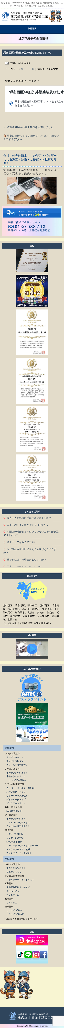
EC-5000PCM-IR (14, 811)
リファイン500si (14, 910)
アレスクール (12, 895)
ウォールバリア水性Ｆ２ (18, 826)
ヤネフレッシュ (13, 872)
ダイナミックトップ (16, 799)
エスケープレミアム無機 (18, 849)
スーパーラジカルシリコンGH (20, 788)
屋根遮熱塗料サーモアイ (18, 887)
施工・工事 (27, 69)
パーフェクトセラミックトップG (22, 845)
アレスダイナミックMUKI (18, 853)
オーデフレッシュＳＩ (17, 772)
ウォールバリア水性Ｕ (17, 765)
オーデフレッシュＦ (16, 818)
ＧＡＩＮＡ (11, 902)
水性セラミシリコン (16, 776)
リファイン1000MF (15, 838)
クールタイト (12, 891)
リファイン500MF (15, 914)
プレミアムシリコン (16, 803)
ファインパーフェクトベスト (20, 879)
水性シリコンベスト (16, 868)
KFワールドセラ (14, 842)
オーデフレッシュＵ (16, 757)
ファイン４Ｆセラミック (18, 822)
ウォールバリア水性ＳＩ (18, 795)
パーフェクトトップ (16, 792)
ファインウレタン (14, 761)
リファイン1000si (14, 834)
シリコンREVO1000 (16, 780)
